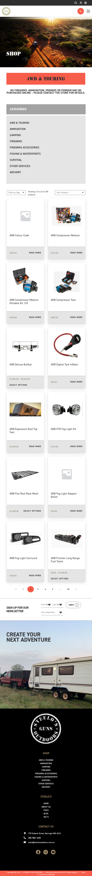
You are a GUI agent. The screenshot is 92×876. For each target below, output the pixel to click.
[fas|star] (38, 852)
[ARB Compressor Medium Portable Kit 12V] (25, 293)
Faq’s (46, 810)
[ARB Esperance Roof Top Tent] (25, 422)
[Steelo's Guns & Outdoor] (6, 11)
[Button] (80, 11)
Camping (15, 135)
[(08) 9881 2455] (26, 838)
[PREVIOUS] (16, 589)
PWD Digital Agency (70, 872)
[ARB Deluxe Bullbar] (25, 358)
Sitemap (51, 874)
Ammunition (18, 129)
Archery (15, 172)
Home (46, 803)
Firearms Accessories (24, 147)
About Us (46, 807)
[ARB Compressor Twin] (66, 293)
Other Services (20, 166)
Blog (46, 813)
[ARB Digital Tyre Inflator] (66, 358)
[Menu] (88, 11)
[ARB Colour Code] (25, 228)
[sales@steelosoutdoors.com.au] (26, 842)
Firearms (16, 141)
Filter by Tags (14, 192)
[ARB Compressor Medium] (66, 228)
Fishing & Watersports (25, 154)
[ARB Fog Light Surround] (25, 551)
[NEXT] (76, 589)
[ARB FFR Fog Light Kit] (66, 422)
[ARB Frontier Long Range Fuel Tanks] (66, 551)
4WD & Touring (19, 123)
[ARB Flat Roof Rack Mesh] (25, 487)
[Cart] (87, 3)
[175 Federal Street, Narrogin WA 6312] (26, 833)
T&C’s (46, 817)
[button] (76, 3)
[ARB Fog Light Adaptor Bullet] (66, 487)
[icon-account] (81, 3)
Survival (16, 160)
